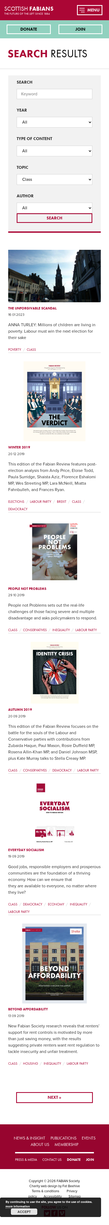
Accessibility (53, 1196)
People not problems (27, 588)
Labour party (40, 501)
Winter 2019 (19, 447)
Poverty (14, 349)
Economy (56, 904)
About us (40, 1144)
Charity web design (43, 1186)
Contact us (52, 1160)
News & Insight (29, 1138)
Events (89, 1138)
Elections (16, 501)
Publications (63, 1138)
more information (18, 1206)
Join (80, 29)
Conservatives (35, 630)
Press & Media (26, 1160)
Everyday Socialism (26, 850)
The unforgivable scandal (32, 308)
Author (25, 195)
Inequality (61, 630)
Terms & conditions (45, 1191)
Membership (66, 1144)
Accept (24, 1211)
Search (25, 82)
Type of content (34, 138)
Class (31, 349)
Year (22, 110)
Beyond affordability (28, 1009)
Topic (22, 167)
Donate (28, 29)
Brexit (61, 501)
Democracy (18, 509)
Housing (30, 1063)
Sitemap (75, 1196)
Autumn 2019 (20, 709)
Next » (54, 1097)
